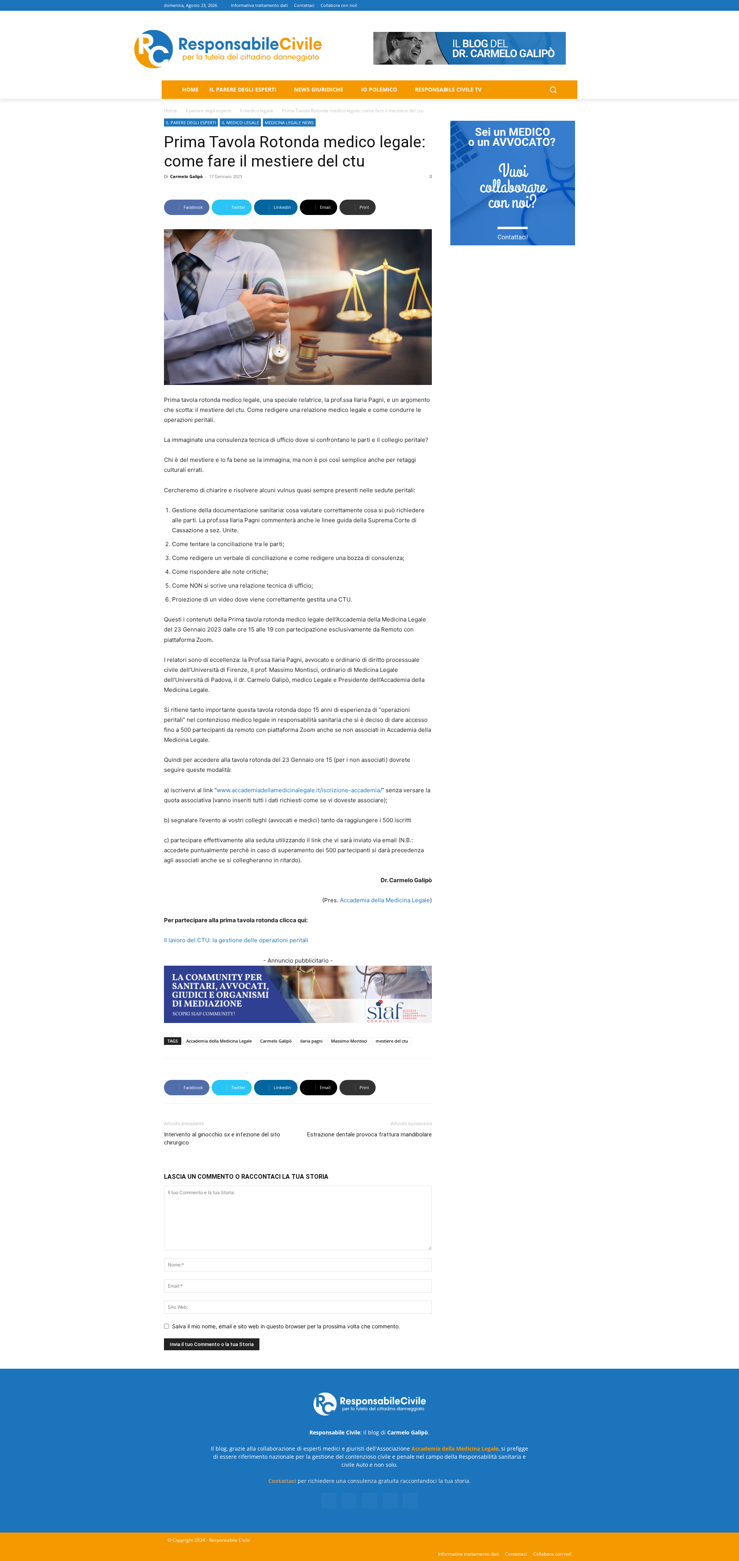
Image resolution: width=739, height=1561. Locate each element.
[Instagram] (538, 5)
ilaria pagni (311, 1041)
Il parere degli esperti (208, 110)
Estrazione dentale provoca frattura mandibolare (369, 1134)
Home (170, 110)
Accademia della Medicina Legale (385, 900)
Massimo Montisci (349, 1041)
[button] (553, 89)
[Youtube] (570, 5)
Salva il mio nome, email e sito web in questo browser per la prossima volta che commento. (286, 1326)
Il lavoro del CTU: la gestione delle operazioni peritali (236, 940)
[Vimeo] (559, 5)
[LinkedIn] (348, 1500)
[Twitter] (549, 5)
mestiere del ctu (392, 1041)
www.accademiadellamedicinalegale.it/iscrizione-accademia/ (299, 790)
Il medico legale (256, 110)
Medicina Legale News (289, 122)
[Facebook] (527, 5)
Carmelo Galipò (186, 176)
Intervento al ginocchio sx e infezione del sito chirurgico (222, 1138)
